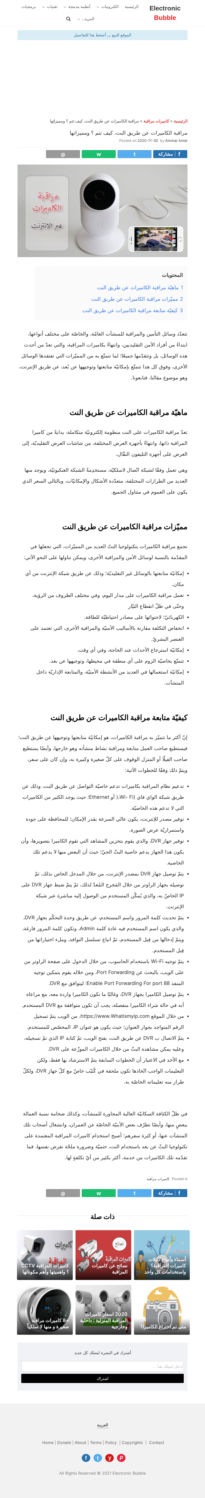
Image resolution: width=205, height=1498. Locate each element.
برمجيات (29, 6)
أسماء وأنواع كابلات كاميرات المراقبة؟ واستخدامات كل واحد (165, 1265)
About (80, 1442)
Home (48, 1442)
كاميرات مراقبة (156, 120)
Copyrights (133, 1442)
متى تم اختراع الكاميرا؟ (163, 1326)
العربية (102, 1424)
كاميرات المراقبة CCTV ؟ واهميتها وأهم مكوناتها (45, 1269)
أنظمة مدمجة (79, 6)
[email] (63, 154)
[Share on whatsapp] (99, 154)
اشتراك (102, 1378)
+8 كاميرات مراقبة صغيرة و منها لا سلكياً (48, 1323)
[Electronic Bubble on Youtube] (109, 1458)
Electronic (165, 13)
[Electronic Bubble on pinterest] (121, 1458)
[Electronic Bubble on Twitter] (98, 1458)
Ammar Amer (176, 140)
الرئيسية (131, 6)
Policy (111, 1442)
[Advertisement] (103, 80)
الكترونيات (109, 6)
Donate (64, 1442)
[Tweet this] (135, 154)
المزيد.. (88, 18)
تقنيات (52, 6)
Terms (96, 1442)
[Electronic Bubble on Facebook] (86, 1458)
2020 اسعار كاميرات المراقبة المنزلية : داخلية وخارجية (104, 1320)
